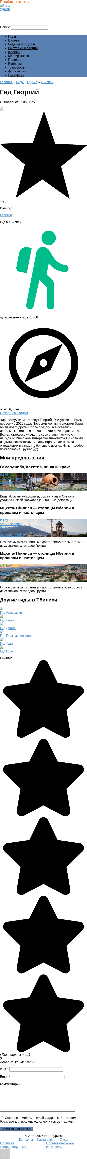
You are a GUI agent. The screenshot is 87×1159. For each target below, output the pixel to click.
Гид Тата (6, 643)
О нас (64, 1139)
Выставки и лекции (23, 48)
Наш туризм (11, 13)
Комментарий (10, 1084)
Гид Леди (7, 620)
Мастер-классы (19, 56)
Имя (4, 1069)
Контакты (26, 1139)
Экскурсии (16, 75)
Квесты (14, 52)
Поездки (14, 60)
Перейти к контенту (14, 1)
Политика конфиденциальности (16, 1145)
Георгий (6, 215)
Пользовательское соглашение (60, 1145)
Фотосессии (17, 71)
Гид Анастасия (11, 612)
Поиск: (5, 27)
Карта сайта (46, 1139)
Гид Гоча (6, 651)
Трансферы (16, 67)
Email (5, 1076)
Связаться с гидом (14, 413)
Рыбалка (15, 64)
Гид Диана (8, 628)
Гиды (12, 36)
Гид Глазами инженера (17, 635)
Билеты (14, 40)
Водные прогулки (21, 44)
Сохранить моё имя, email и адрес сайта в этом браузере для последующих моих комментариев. (38, 1119)
